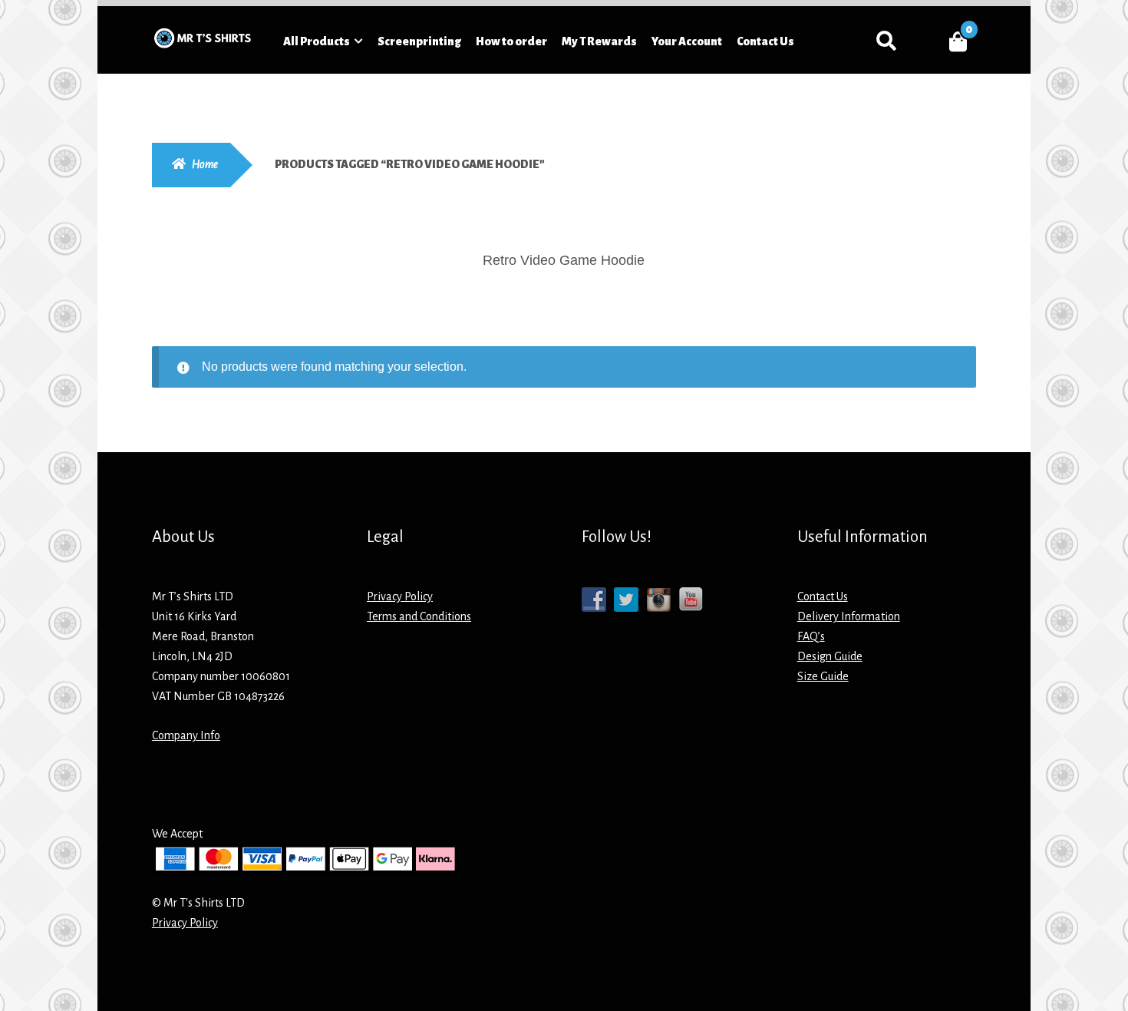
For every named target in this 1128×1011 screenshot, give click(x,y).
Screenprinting (419, 41)
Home (205, 164)
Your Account (686, 41)
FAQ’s (811, 636)
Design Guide (829, 656)
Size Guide (823, 676)
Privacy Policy (400, 596)
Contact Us (765, 41)
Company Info (186, 735)
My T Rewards (599, 41)
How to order (511, 41)
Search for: (886, 41)
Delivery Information (848, 616)
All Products (316, 41)
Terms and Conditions (419, 616)
